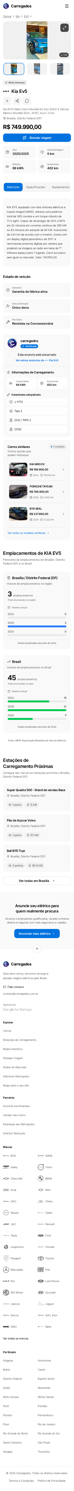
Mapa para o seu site (16, 1085)
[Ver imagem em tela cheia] (64, 28)
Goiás (6, 1387)
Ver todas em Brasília (34, 881)
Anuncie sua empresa (16, 1106)
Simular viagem (40, 138)
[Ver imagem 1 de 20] (14, 69)
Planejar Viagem (13, 1058)
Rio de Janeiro (46, 1424)
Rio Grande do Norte (15, 1433)
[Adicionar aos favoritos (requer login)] (7, 101)
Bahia (6, 1369)
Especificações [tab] (36, 187)
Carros (7, 16)
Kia (18, 16)
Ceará (41, 1369)
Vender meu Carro (14, 1115)
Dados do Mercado (14, 1067)
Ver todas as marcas (15, 1338)
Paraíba (42, 1406)
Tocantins (44, 1451)
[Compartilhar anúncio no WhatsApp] (27, 101)
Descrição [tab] (13, 187)
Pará (6, 1406)
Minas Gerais (46, 1397)
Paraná (7, 1415)
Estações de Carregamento (19, 1039)
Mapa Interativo (13, 1049)
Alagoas (8, 1360)
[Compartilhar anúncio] (17, 101)
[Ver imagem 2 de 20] (37, 69)
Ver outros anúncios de (37, 360)
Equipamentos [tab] (60, 187)
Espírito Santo (46, 1378)
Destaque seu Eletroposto (19, 1124)
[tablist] (37, 187)
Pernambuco (45, 1415)
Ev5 (26, 16)
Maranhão (44, 1387)
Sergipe (7, 1451)
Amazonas (44, 1360)
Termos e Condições (21, 1480)
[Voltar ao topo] (37, 949)
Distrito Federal (12, 1378)
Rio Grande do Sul (49, 1433)
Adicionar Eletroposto (16, 1076)
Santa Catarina (12, 1442)
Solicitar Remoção (14, 1133)
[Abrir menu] (67, 6)
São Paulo (44, 1442)
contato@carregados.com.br (20, 993)
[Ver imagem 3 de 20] (60, 69)
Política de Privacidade (51, 1480)
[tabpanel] (37, 232)
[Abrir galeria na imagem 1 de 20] (37, 40)
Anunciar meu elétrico (35, 933)
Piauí (6, 1424)
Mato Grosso (11, 1397)
